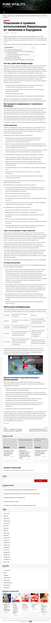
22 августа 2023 (13, 32)
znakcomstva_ (6, 32)
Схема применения (12, 53)
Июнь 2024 (6, 528)
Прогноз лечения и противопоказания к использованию (19, 59)
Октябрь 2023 (7, 547)
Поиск (5, 476)
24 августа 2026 (25, 610)
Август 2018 (6, 561)
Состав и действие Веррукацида (13, 49)
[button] (32, 47)
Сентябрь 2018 (7, 559)
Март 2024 (6, 535)
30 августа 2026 (7, 613)
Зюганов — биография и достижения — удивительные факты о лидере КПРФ (13, 429)
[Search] (47, 12)
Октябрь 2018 (7, 557)
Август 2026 (6, 513)
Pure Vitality (14, 4)
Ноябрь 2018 (7, 554)
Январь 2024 (6, 540)
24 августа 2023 (12, 456)
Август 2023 (6, 549)
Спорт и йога (7, 587)
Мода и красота (7, 577)
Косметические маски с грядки (11, 501)
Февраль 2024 (7, 537)
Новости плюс (7, 580)
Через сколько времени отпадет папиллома (18, 54)
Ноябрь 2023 (7, 545)
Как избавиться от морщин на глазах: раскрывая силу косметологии (20, 505)
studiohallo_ (6, 456)
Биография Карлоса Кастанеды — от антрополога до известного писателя (38, 429)
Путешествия (7, 585)
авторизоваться (30, 470)
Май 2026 (6, 516)
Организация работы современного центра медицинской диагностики (20, 489)
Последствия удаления (13, 56)
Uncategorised (6, 20)
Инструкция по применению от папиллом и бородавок (19, 51)
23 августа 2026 (35, 609)
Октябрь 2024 (7, 520)
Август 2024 (6, 523)
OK (30, 621)
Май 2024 (6, 530)
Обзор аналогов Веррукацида (13, 58)
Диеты (5, 572)
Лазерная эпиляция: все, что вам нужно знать (14, 497)
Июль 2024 (6, 525)
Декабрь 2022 (7, 552)
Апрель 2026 (7, 518)
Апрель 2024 (7, 533)
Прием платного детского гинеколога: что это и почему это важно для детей (21, 493)
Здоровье (6, 575)
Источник (6, 423)
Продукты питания (8, 582)
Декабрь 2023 (7, 542)
